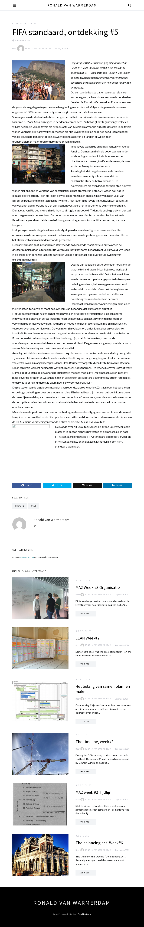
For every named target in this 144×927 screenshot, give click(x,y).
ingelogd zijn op (27, 557)
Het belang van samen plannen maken (103, 689)
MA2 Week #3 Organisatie (98, 587)
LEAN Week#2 (88, 638)
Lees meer (84, 613)
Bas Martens (84, 914)
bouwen (19, 506)
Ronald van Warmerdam (72, 5)
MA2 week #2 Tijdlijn (93, 792)
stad (33, 506)
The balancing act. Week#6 (99, 843)
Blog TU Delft (28, 23)
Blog (15, 23)
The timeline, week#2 (94, 741)
